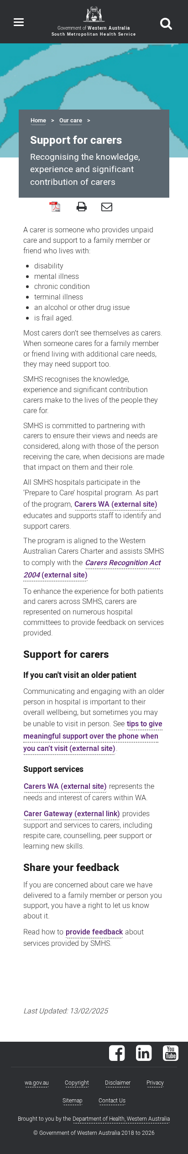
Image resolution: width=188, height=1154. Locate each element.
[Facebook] (117, 1057)
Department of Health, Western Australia (121, 1119)
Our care (70, 120)
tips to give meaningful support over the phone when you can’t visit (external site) (92, 736)
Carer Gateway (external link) (72, 813)
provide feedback (94, 932)
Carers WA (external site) (115, 504)
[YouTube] (170, 1057)
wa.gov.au (37, 1083)
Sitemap (73, 1100)
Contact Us (112, 1100)
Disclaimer (118, 1083)
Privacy (155, 1083)
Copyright (77, 1083)
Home (38, 120)
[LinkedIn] (144, 1057)
